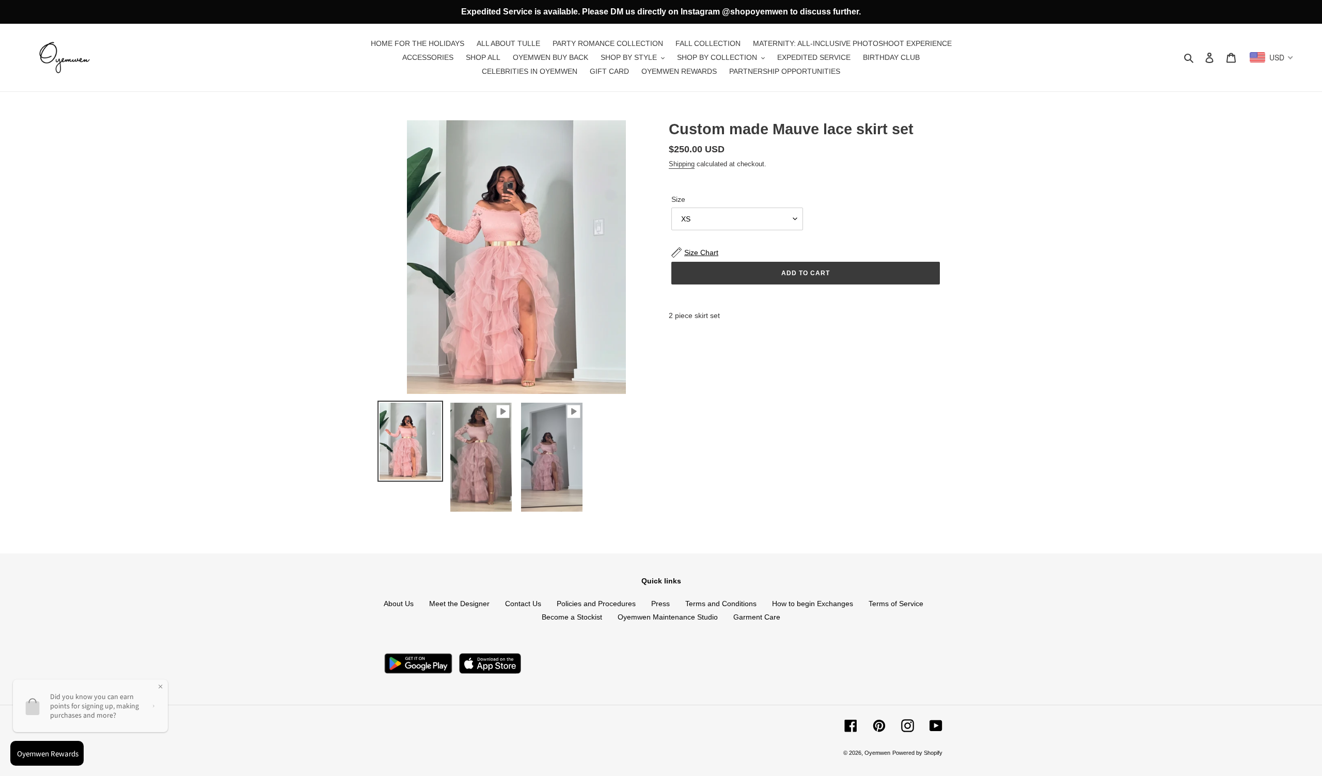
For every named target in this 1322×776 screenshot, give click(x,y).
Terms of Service (896, 603)
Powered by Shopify (917, 753)
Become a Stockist (572, 617)
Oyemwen (877, 753)
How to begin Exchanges (812, 603)
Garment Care (756, 617)
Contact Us (523, 603)
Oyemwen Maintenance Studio (668, 617)
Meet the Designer (459, 603)
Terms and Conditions (721, 603)
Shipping (682, 164)
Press (660, 603)
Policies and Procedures (596, 603)
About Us (399, 603)
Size (678, 199)
